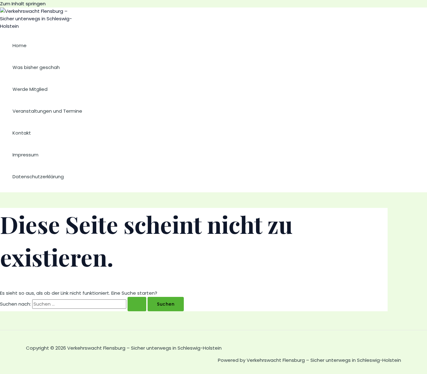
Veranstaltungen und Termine (47, 111)
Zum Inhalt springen (23, 3)
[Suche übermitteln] (137, 304)
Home (20, 45)
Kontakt (22, 133)
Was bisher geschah (36, 67)
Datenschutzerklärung (38, 176)
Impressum (25, 154)
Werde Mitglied (30, 89)
